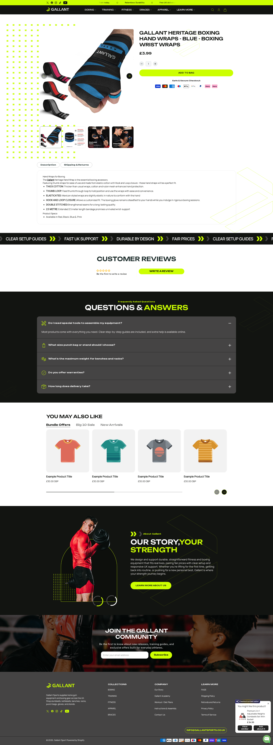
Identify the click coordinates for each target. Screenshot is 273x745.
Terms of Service (208, 714)
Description (48, 165)
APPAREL (112, 708)
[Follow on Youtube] (65, 2)
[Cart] (225, 10)
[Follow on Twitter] (47, 2)
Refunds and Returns (210, 702)
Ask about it (261, 728)
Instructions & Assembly (165, 708)
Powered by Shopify (75, 740)
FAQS (203, 689)
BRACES (112, 714)
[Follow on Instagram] (56, 2)
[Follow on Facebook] (52, 2)
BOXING (111, 689)
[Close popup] (268, 703)
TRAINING (112, 696)
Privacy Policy (207, 708)
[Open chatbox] (267, 739)
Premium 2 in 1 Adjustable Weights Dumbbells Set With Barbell (256, 715)
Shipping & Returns (76, 165)
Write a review (161, 271)
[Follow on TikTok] (60, 2)
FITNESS (112, 702)
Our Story (159, 689)
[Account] (219, 10)
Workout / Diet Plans (164, 702)
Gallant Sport (60, 740)
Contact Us (160, 714)
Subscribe (161, 655)
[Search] (212, 10)
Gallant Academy (162, 696)
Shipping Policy (208, 696)
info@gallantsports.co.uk (206, 730)
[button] (90, 9)
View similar (244, 728)
